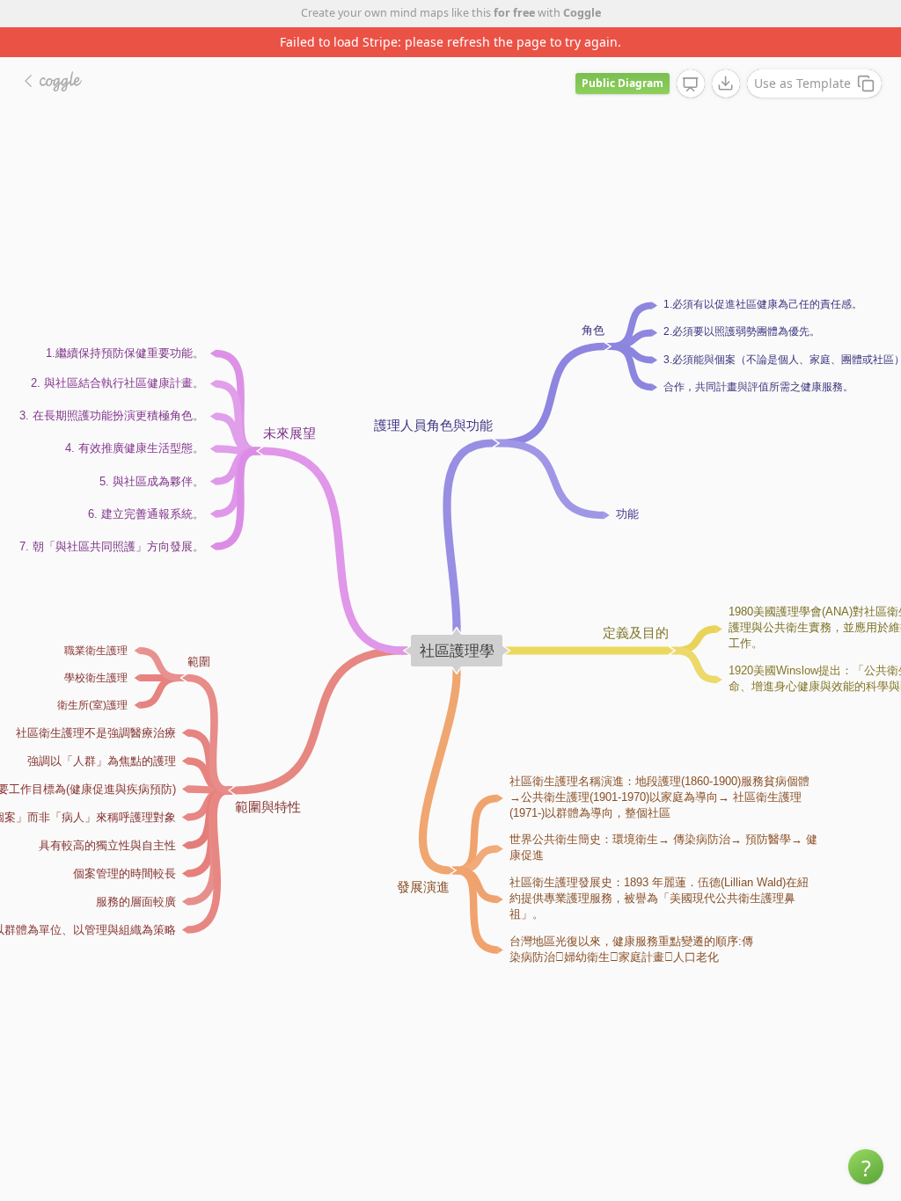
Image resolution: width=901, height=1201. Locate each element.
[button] (865, 1166)
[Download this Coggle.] (726, 83)
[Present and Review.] (691, 84)
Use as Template (802, 83)
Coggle (582, 12)
